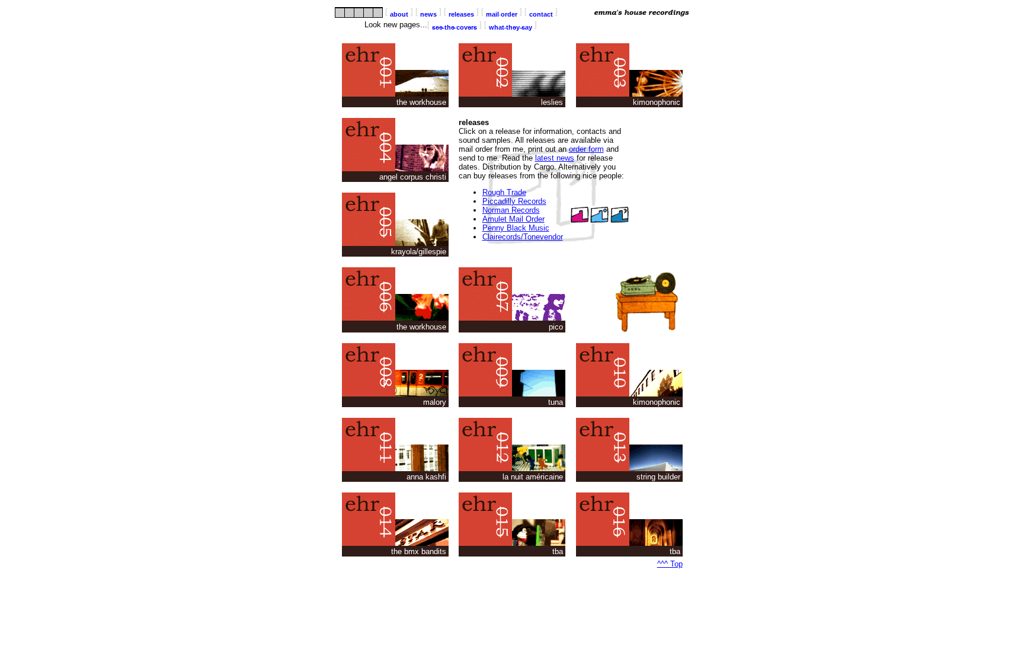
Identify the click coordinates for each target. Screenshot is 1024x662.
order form (586, 149)
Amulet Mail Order (513, 219)
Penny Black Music (515, 227)
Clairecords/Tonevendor (522, 236)
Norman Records (511, 210)
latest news (554, 157)
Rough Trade (504, 192)
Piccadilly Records (514, 201)
